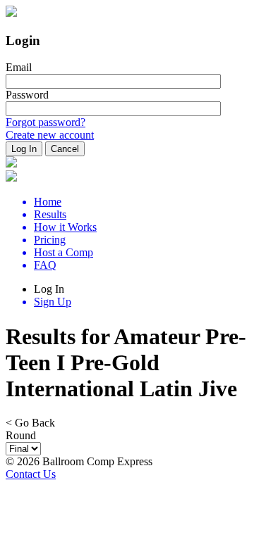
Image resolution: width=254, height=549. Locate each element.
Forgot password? (45, 122)
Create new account (50, 135)
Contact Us (31, 474)
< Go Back (30, 423)
